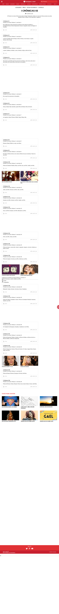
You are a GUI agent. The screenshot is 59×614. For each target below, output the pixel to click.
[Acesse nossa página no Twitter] (27, 549)
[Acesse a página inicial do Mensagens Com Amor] (29, 1)
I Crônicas (41, 7)
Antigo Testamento (32, 7)
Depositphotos (12, 552)
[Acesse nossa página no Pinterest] (29, 549)
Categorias (18, 7)
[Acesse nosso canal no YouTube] (32, 549)
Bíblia (24, 7)
